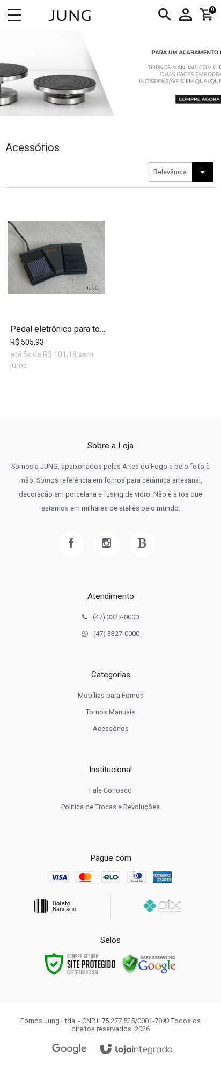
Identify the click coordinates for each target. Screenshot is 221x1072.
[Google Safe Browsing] (149, 963)
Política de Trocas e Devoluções (110, 807)
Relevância (170, 172)
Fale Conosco (110, 790)
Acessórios (111, 728)
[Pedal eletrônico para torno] (56, 288)
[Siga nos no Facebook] (71, 544)
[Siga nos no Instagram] (107, 544)
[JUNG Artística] (69, 15)
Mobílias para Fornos (111, 695)
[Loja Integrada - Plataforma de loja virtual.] (136, 1050)
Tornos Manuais (110, 712)
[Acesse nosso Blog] (142, 544)
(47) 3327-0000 (116, 617)
